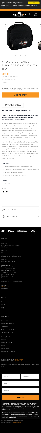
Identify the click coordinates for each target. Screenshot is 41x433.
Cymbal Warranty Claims (8, 351)
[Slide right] (25, 56)
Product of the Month (7, 329)
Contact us (4, 302)
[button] (5, 14)
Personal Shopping (6, 321)
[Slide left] (15, 56)
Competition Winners (7, 323)
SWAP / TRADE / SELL (13, 105)
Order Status (5, 348)
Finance (3, 345)
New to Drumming (6, 342)
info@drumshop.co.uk (7, 287)
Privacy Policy (31, 413)
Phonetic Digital (17, 422)
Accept (33, 2)
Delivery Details (5, 337)
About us (3, 305)
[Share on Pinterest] (6, 191)
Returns (3, 340)
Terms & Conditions (7, 332)
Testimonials (5, 326)
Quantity (4, 82)
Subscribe (20, 397)
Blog (2, 307)
